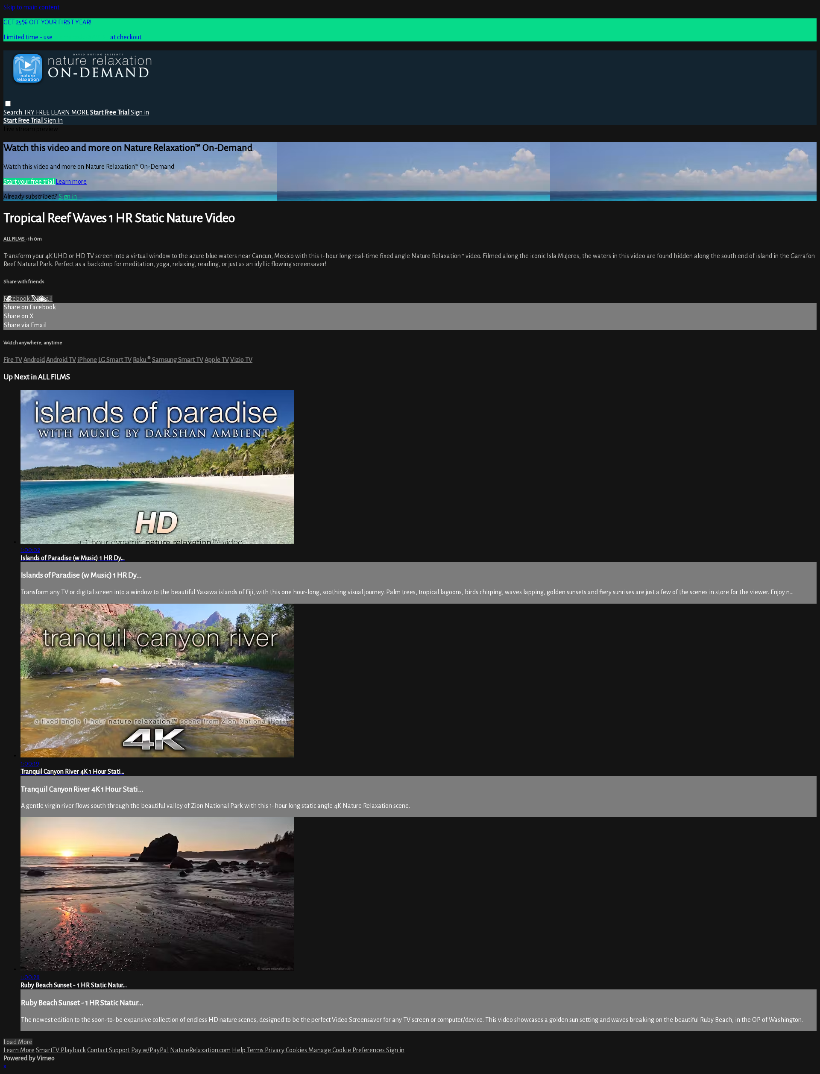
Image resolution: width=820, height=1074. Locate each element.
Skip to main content (31, 7)
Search (13, 112)
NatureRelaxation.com (200, 1050)
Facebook (17, 298)
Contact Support (108, 1050)
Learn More (19, 1050)
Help (239, 1050)
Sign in (140, 112)
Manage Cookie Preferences (347, 1050)
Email (45, 298)
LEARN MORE (70, 112)
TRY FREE (36, 112)
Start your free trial (29, 181)
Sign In (53, 120)
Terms (256, 1050)
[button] (8, 103)
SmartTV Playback (61, 1050)
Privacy (275, 1050)
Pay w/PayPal (150, 1050)
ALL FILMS (14, 239)
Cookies (297, 1050)
